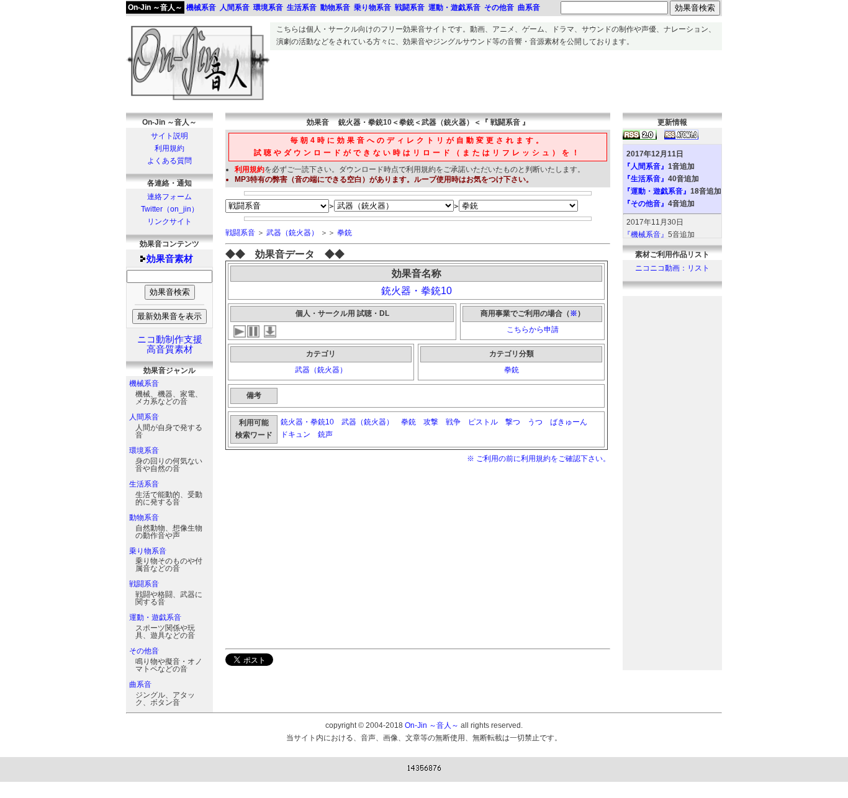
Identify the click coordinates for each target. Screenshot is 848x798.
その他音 (144, 651)
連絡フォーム (169, 196)
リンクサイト (169, 221)
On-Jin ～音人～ (155, 7)
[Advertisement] (496, 78)
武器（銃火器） (292, 232)
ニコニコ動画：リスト (672, 268)
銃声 (326, 434)
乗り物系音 (147, 551)
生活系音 (144, 484)
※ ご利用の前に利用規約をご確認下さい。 (538, 458)
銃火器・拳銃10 (416, 290)
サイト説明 (169, 136)
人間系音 (144, 417)
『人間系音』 (645, 166)
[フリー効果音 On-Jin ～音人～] (198, 100)
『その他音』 (645, 203)
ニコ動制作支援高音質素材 (169, 344)
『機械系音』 (645, 234)
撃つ (512, 422)
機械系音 (144, 383)
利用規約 (169, 148)
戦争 (453, 422)
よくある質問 (169, 160)
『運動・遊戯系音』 (656, 191)
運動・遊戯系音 (155, 617)
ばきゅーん (568, 422)
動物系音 (144, 517)
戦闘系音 (144, 584)
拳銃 (344, 232)
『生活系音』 (645, 178)
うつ (535, 422)
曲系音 (140, 684)
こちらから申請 (533, 329)
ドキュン (295, 434)
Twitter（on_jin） (170, 209)
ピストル (483, 422)
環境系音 (144, 450)
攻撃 (430, 422)
